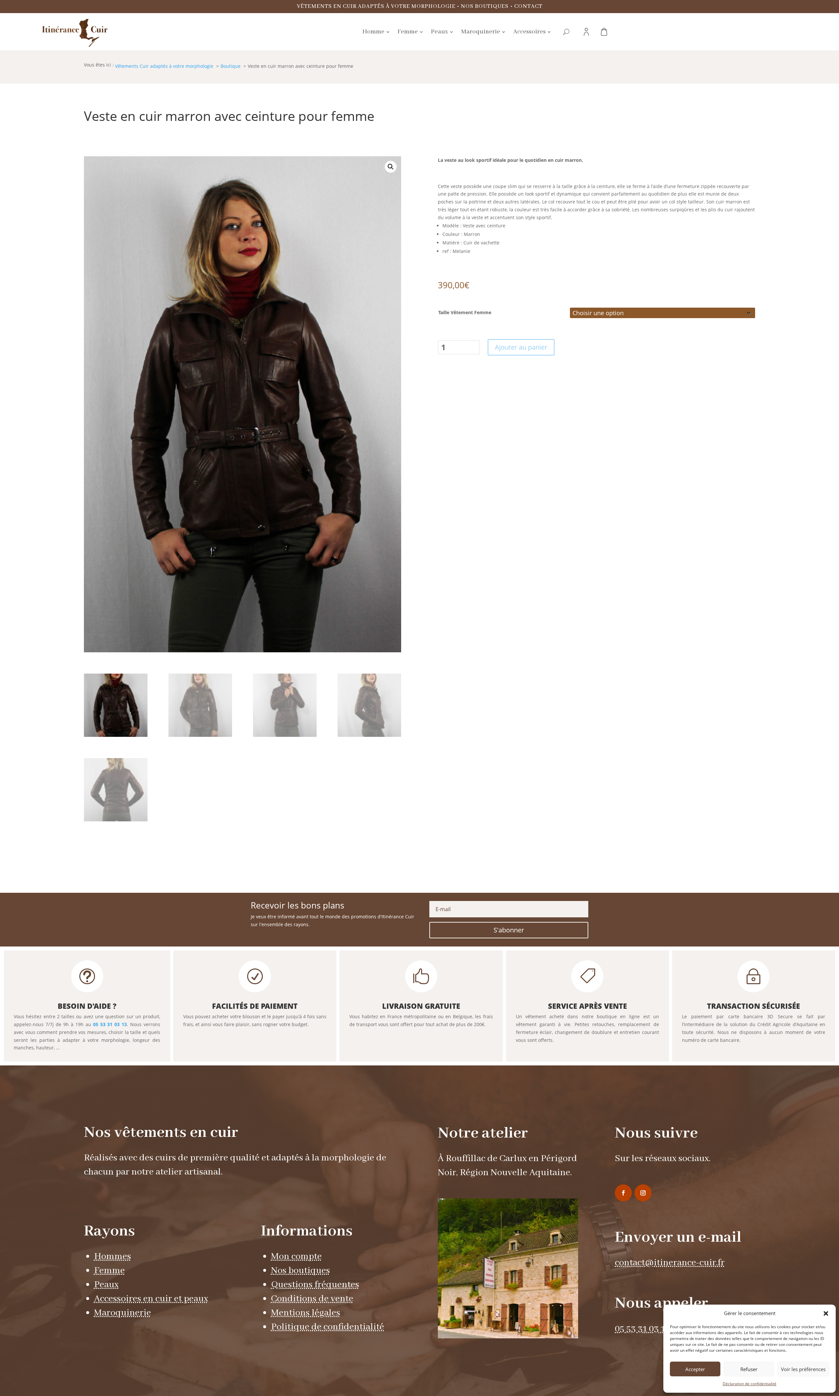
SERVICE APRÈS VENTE (587, 1006)
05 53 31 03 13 (110, 1024)
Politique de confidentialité (327, 1327)
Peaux (106, 1285)
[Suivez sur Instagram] (643, 1192)
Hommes (112, 1256)
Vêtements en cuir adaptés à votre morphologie (376, 6)
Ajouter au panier (521, 347)
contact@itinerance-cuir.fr (670, 1263)
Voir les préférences (803, 1369)
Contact (528, 6)
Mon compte (296, 1256)
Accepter (695, 1369)
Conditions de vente (312, 1299)
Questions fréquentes (315, 1285)
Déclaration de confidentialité (749, 1383)
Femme (109, 1270)
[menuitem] (376, 32)
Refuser (748, 1369)
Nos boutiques (485, 6)
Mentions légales (305, 1313)
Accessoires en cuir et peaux (151, 1299)
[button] (826, 1313)
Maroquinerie (122, 1313)
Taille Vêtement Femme (464, 312)
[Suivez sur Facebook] (623, 1192)
